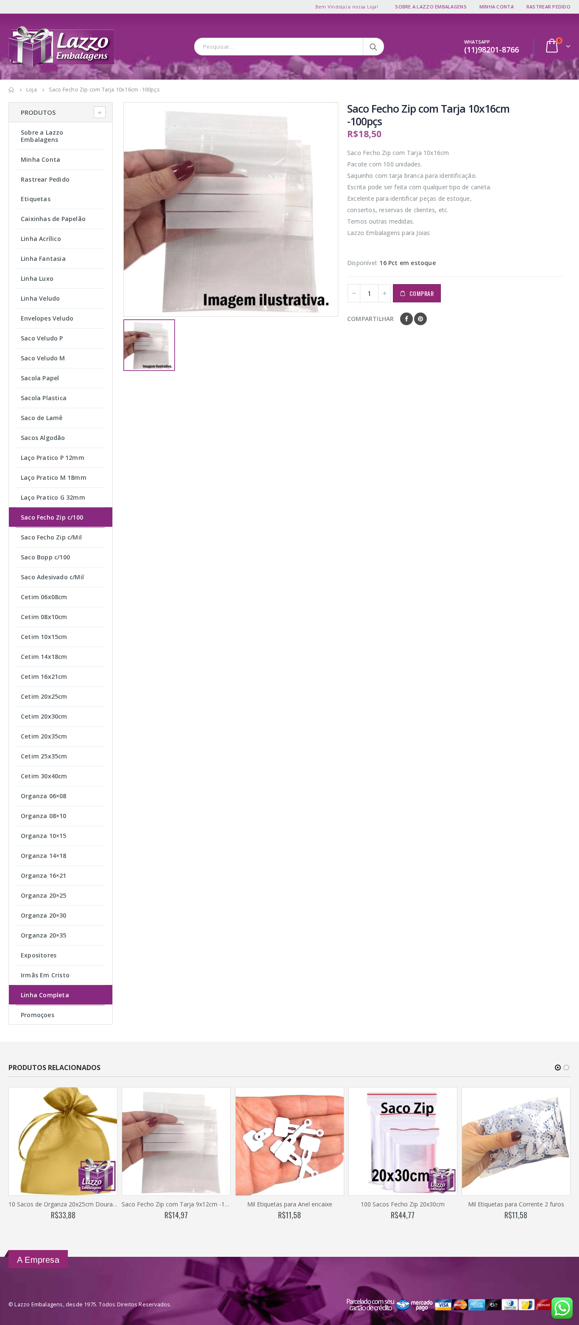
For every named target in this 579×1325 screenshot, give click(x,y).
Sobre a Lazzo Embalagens (431, 6)
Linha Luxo (37, 278)
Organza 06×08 (44, 796)
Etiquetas (35, 199)
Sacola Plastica (44, 398)
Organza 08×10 (44, 816)
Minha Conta (496, 6)
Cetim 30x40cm (44, 776)
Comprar (421, 293)
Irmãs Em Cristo (45, 975)
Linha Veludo (40, 298)
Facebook (406, 319)
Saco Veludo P (42, 338)
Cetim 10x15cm (44, 637)
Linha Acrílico (41, 239)
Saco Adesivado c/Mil (52, 577)
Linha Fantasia (43, 258)
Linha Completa (45, 995)
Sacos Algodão (43, 438)
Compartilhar (370, 319)
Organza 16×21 (44, 875)
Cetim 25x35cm (44, 756)
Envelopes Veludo (47, 318)
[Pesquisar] (374, 46)
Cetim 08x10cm (44, 617)
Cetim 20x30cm (44, 716)
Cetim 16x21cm (44, 676)
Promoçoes (37, 1015)
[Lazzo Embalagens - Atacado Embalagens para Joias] (61, 46)
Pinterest (420, 319)
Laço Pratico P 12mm (52, 458)
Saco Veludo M (43, 358)
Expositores (38, 955)
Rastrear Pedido (548, 6)
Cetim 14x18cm (44, 657)
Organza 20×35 (44, 935)
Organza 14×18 (44, 856)
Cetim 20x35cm (44, 736)
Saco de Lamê (41, 418)
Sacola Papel (40, 378)
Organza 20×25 (44, 895)
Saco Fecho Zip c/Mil (51, 537)
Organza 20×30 (44, 915)
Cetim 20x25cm (44, 696)
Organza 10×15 (44, 836)
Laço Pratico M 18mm (53, 477)
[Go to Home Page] (11, 90)
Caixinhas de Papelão (53, 219)
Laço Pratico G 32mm (53, 497)
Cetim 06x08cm (44, 597)
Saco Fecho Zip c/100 (52, 517)
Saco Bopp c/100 (45, 557)
